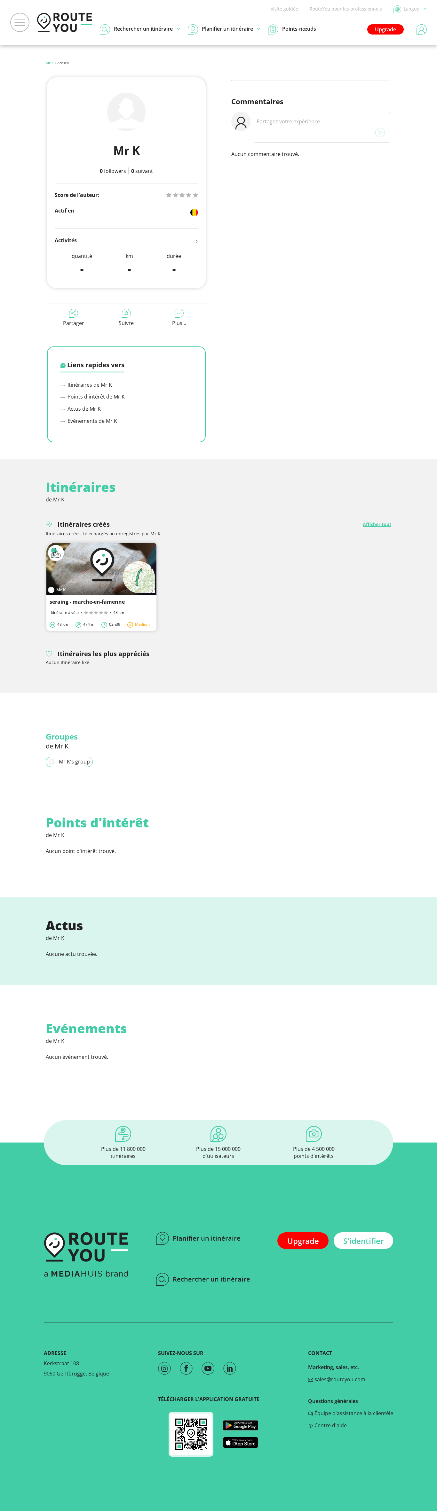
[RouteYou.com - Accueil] (64, 22)
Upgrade (385, 29)
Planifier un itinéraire (207, 1238)
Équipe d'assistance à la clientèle (353, 1413)
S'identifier (363, 1241)
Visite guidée (284, 9)
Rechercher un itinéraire (211, 1279)
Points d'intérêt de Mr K (95, 396)
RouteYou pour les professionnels (346, 9)
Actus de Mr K (83, 408)
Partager (73, 323)
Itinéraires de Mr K (89, 384)
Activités (66, 240)
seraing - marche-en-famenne (87, 601)
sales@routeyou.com (339, 1379)
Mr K (50, 62)
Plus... (179, 323)
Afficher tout (377, 524)
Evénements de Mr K (91, 420)
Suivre (126, 323)
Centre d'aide (330, 1425)
